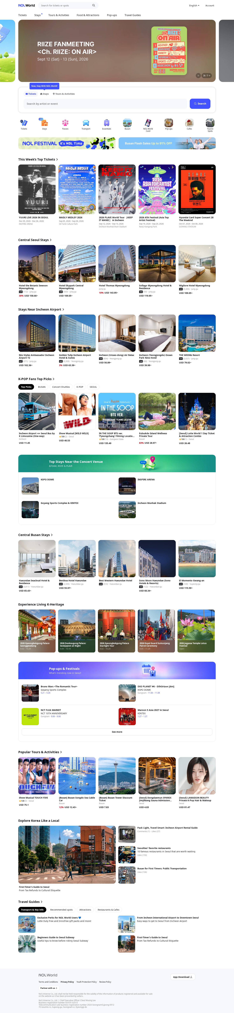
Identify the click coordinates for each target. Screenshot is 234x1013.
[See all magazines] (209, 75)
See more (117, 731)
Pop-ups (112, 15)
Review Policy (105, 982)
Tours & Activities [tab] (65, 93)
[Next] (209, 51)
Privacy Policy (67, 982)
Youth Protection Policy (87, 982)
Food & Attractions (88, 15)
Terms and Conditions (48, 982)
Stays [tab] (46, 93)
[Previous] (24, 51)
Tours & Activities (58, 15)
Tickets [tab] (32, 93)
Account (210, 5)
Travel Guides (133, 15)
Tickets (22, 15)
